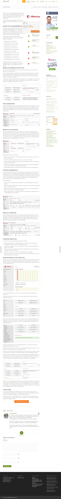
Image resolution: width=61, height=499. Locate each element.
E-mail (19, 458)
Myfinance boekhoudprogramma (51, 122)
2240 (47, 121)
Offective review (6, 7)
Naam (19, 454)
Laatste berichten (10, 410)
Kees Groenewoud (48, 101)
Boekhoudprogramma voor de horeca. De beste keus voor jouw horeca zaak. (52, 142)
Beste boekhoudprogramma (51, 131)
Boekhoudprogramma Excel (51, 47)
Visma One (48, 119)
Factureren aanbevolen (50, 146)
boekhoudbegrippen (49, 132)
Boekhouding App (49, 45)
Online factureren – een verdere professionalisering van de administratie (51, 52)
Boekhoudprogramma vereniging (51, 140)
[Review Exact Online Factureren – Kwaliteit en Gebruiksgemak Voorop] (1, 249)
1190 (47, 124)
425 (46, 118)
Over (4, 410)
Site (18, 462)
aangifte (47, 44)
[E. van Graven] (6, 418)
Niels (47, 107)
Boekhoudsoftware (49, 145)
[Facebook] (38, 413)
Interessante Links (21, 477)
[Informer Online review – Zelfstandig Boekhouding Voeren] (60, 249)
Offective (24, 22)
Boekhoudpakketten (49, 136)
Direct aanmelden (35, 31)
